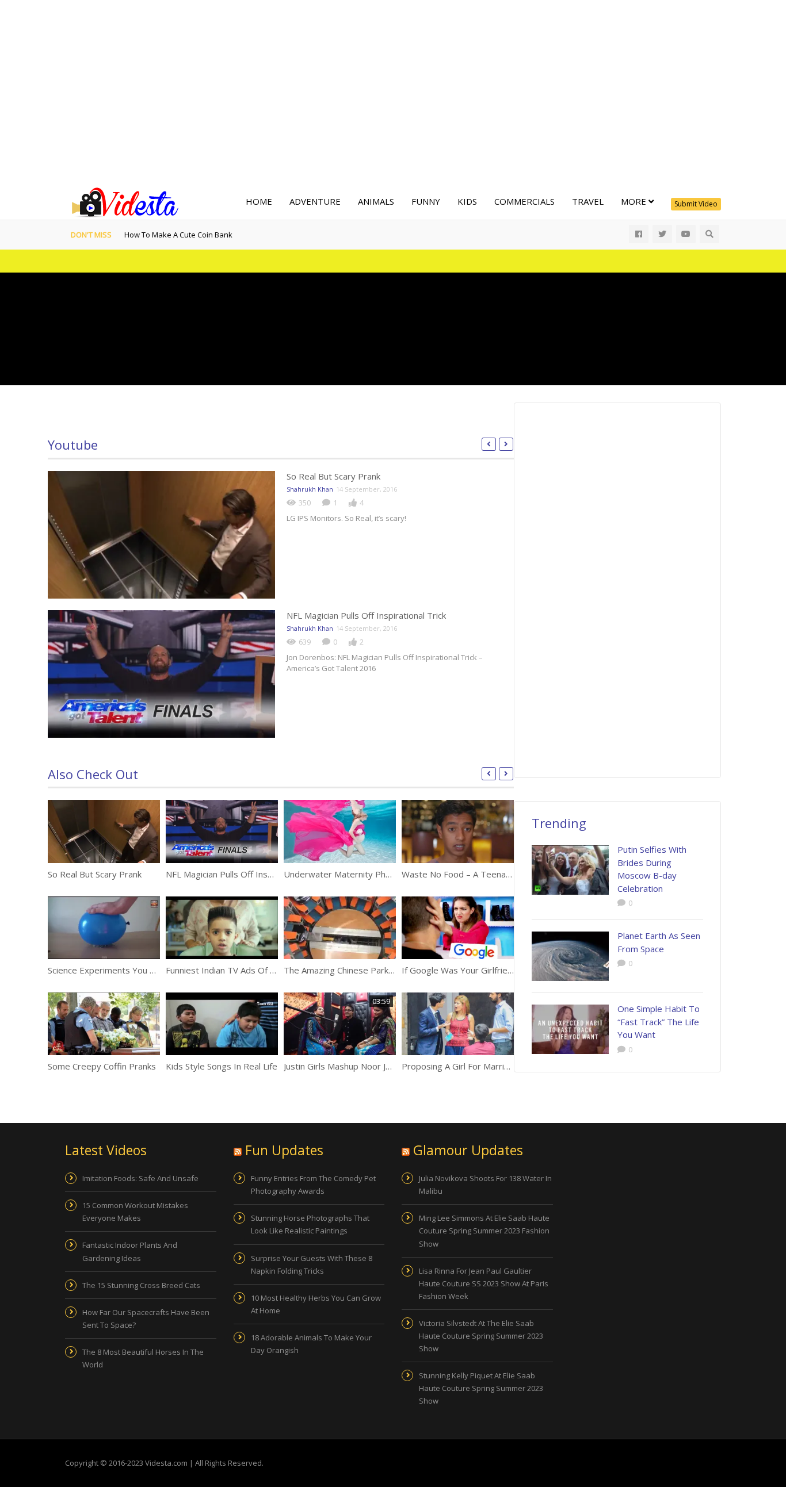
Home (259, 201)
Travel (588, 201)
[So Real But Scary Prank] (161, 535)
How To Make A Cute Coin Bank (178, 234)
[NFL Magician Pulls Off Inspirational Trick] (161, 674)
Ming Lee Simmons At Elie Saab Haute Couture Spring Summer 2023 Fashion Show (484, 1230)
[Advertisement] (393, 92)
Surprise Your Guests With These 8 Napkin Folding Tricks (311, 1264)
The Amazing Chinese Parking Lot (349, 970)
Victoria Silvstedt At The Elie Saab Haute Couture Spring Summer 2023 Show (481, 1336)
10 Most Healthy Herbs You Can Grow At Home (316, 1304)
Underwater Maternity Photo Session (358, 874)
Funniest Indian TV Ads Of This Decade (242, 970)
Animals (376, 201)
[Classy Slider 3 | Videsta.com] (122, 201)
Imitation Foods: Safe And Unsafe (140, 1178)
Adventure (315, 201)
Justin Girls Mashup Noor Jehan (344, 1066)
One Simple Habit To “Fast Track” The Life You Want (658, 1021)
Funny (425, 201)
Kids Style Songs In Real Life (221, 1066)
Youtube (73, 444)
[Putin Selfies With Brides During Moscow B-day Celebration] (570, 870)
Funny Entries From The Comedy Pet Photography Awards (313, 1184)
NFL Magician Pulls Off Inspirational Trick (366, 615)
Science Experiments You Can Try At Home (133, 970)
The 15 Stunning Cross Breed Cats (141, 1285)
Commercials (524, 201)
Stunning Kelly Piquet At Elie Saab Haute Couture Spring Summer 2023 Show (481, 1388)
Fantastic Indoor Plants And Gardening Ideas (129, 1251)
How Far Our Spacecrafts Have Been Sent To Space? (145, 1318)
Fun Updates (284, 1150)
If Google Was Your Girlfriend (459, 970)
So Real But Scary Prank (333, 476)
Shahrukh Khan (310, 489)
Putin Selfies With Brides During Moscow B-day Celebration (651, 869)
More (634, 201)
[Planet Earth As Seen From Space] (570, 956)
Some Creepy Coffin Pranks (102, 1066)
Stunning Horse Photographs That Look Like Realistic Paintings (310, 1224)
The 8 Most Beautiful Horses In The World (143, 1358)
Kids (467, 201)
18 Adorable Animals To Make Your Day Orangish (311, 1343)
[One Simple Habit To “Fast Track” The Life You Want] (570, 1029)
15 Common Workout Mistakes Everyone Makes (135, 1211)
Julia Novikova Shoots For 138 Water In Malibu (485, 1184)
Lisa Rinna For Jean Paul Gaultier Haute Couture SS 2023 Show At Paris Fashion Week (483, 1283)
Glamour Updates (468, 1150)
